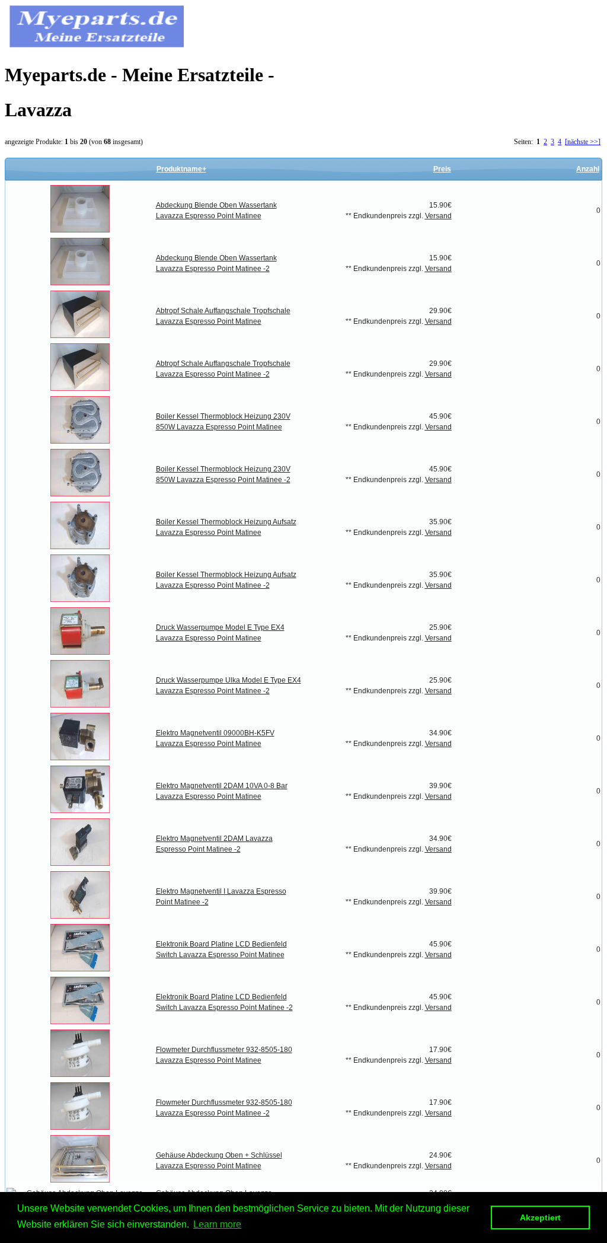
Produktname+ (181, 169)
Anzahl (587, 169)
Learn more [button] (217, 1224)
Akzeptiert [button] (540, 1217)
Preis (442, 169)
